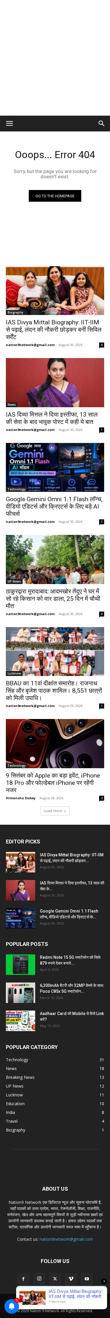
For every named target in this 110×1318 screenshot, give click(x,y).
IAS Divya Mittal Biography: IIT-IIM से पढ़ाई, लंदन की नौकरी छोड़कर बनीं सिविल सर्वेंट (53, 329)
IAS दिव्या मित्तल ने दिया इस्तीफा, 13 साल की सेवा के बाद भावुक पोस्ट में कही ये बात (52, 418)
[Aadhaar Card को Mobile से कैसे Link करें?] (20, 1021)
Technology (17, 489)
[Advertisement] (55, 58)
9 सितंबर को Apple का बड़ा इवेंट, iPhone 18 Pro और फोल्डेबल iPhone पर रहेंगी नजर (53, 783)
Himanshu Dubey (20, 798)
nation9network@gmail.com (30, 345)
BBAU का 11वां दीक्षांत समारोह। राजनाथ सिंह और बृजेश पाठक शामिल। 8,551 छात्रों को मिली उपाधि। (54, 690)
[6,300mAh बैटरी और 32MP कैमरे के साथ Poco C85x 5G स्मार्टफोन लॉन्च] (20, 992)
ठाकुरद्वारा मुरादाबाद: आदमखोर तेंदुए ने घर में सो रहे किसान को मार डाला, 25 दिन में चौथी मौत (53, 599)
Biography (15, 312)
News (12, 405)
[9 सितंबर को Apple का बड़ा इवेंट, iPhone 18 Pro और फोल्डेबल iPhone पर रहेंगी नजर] (55, 743)
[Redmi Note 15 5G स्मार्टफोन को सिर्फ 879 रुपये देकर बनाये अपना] (20, 964)
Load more (53, 810)
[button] (9, 123)
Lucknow (14, 673)
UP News (14, 581)
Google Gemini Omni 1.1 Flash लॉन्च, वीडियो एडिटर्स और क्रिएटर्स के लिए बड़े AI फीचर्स (54, 506)
